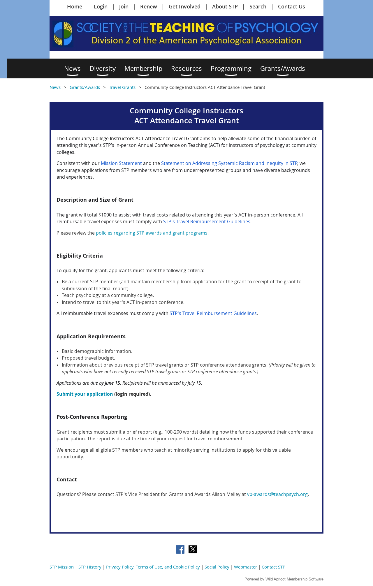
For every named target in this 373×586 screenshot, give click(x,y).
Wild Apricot (275, 579)
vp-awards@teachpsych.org (277, 494)
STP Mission (62, 567)
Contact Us (291, 6)
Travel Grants (122, 87)
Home (74, 6)
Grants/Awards (85, 87)
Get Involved (184, 6)
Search (257, 6)
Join (124, 6)
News (55, 87)
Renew (148, 6)
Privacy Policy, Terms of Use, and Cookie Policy (153, 567)
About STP (225, 6)
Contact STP (273, 567)
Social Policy (217, 567)
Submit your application (85, 394)
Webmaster (245, 567)
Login (101, 6)
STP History (89, 567)
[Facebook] (180, 549)
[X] (193, 549)
